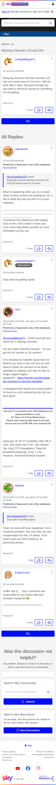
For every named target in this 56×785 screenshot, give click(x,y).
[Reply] (49, 110)
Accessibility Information (43, 754)
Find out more (10, 168)
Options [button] (5, 44)
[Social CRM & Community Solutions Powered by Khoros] (46, 778)
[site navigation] (3, 4)
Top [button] (29, 745)
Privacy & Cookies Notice (13, 754)
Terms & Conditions (45, 751)
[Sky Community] (17, 4)
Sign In (52, 4)
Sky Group (7, 760)
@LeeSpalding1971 (17, 177)
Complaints (7, 757)
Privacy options (9, 751)
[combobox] (25, 23)
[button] (51, 58)
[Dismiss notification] (52, 11)
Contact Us (49, 757)
